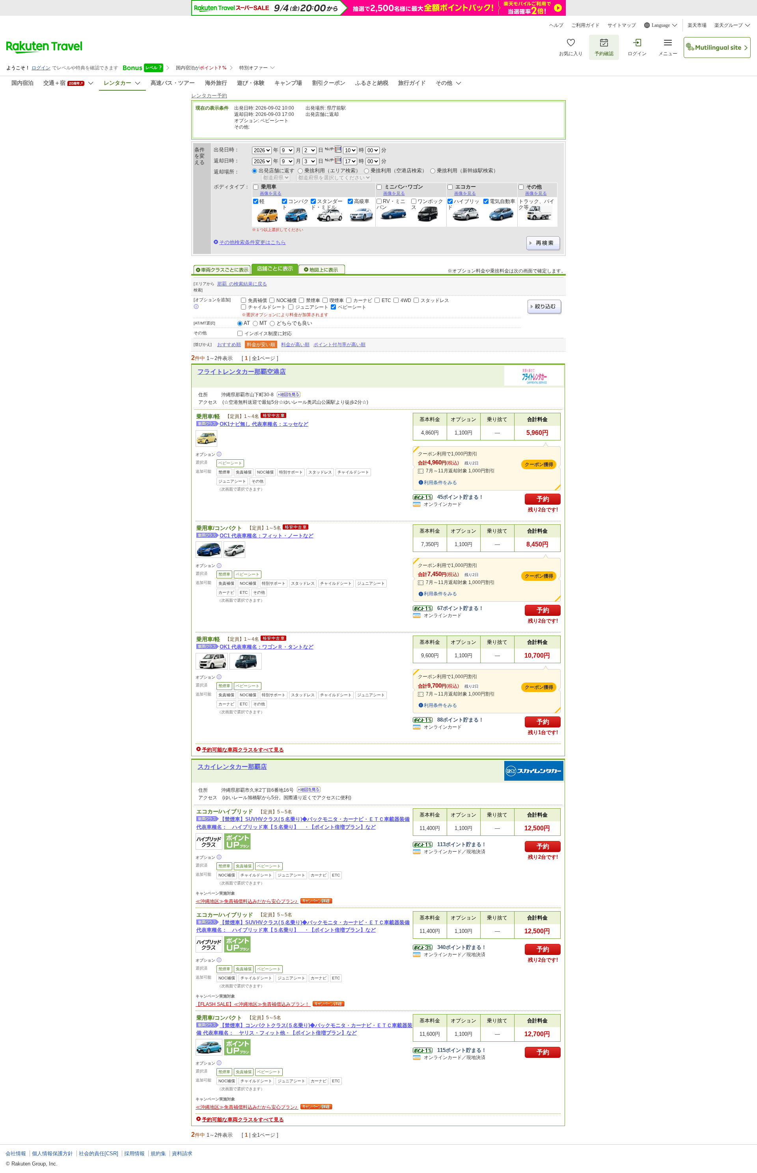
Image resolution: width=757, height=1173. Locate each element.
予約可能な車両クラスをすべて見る (243, 750)
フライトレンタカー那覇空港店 (242, 371)
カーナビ (362, 300)
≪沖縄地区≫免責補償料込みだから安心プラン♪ (247, 901)
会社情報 (16, 1153)
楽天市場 (697, 25)
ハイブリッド (463, 204)
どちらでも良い (294, 323)
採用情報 (134, 1153)
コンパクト (295, 204)
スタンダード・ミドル (327, 204)
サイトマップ (622, 25)
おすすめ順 (229, 344)
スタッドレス (435, 300)
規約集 (158, 1153)
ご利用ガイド (585, 25)
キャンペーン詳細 (315, 901)
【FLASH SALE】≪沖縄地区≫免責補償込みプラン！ (253, 1004)
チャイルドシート (267, 307)
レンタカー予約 (209, 96)
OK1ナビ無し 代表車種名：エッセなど (264, 424)
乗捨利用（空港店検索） (399, 170)
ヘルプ (556, 25)
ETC (386, 300)
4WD (406, 300)
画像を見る (271, 193)
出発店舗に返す (277, 170)
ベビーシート (352, 307)
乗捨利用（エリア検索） (332, 170)
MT (263, 323)
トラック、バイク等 (536, 204)
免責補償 (257, 300)
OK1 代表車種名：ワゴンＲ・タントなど (266, 647)
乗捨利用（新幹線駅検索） (467, 170)
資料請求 (182, 1153)
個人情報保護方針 (52, 1153)
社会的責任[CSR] (98, 1153)
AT (247, 323)
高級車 (361, 201)
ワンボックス (427, 204)
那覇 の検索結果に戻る (242, 284)
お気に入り (571, 53)
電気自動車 (502, 201)
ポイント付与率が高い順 (339, 344)
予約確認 (604, 53)
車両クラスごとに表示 (222, 270)
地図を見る (288, 394)
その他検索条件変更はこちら (252, 242)
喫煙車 (337, 300)
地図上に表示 (322, 270)
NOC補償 (286, 300)
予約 (543, 499)
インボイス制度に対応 (268, 333)
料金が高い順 (295, 344)
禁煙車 (313, 300)
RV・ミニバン (391, 204)
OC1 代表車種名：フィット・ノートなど (266, 536)
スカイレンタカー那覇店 (232, 766)
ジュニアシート (311, 307)
